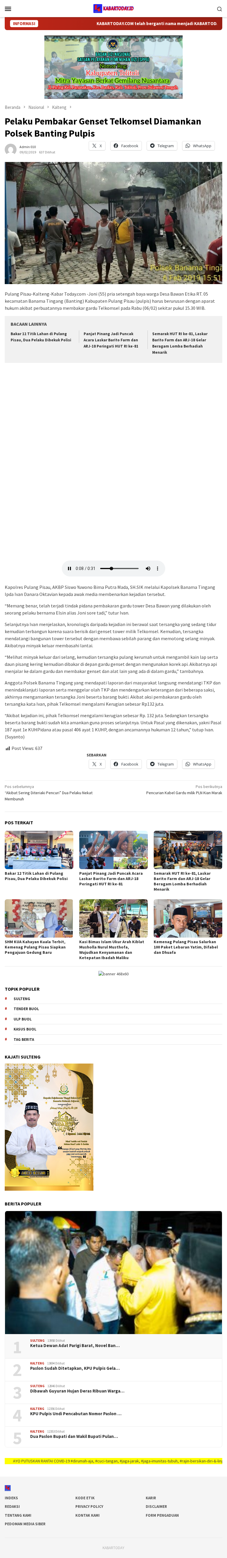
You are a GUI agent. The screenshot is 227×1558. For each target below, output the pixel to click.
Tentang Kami (18, 1515)
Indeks (11, 1497)
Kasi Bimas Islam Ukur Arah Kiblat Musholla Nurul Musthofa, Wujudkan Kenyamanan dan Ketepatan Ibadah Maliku (111, 949)
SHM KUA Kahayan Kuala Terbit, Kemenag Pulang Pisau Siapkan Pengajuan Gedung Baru (35, 947)
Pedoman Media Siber (25, 1523)
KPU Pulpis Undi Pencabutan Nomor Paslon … (75, 1413)
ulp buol (23, 1019)
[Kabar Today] (113, 8)
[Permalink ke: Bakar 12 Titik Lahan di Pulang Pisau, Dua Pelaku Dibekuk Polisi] (39, 850)
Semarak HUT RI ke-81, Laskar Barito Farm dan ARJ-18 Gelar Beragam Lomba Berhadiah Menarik (182, 881)
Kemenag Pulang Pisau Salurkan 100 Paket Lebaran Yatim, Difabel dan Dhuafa (186, 947)
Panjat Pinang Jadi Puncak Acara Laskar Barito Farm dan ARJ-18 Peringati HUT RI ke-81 (111, 340)
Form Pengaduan (162, 1515)
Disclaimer (156, 1506)
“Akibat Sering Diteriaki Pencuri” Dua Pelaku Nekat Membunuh (49, 793)
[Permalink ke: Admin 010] (11, 149)
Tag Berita (24, 1039)
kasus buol (25, 1029)
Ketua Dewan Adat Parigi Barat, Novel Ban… (75, 1345)
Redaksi (12, 1506)
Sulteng (22, 998)
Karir (151, 1497)
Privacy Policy (89, 1506)
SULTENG (37, 1341)
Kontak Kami (87, 1515)
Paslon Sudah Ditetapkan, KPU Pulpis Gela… (75, 1368)
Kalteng (37, 1363)
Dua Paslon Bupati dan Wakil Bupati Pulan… (74, 1436)
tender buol (26, 1008)
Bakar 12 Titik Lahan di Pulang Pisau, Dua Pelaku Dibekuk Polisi (36, 876)
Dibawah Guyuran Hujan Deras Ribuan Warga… (77, 1391)
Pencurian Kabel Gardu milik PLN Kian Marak (184, 789)
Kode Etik (85, 1497)
